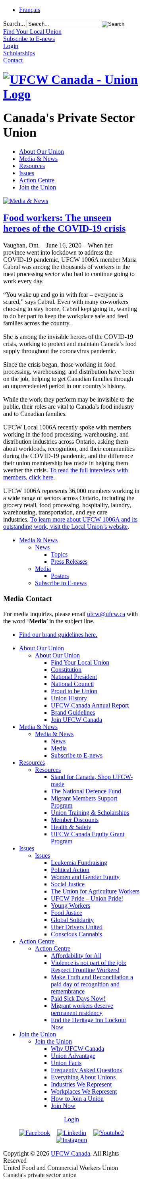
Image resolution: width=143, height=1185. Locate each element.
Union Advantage (73, 1055)
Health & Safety (71, 827)
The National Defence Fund (86, 791)
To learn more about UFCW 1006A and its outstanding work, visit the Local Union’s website (70, 523)
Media (43, 568)
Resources (32, 165)
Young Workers (70, 905)
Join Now (63, 1105)
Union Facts (66, 1062)
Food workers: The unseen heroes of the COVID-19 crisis (64, 223)
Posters (60, 575)
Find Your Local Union (80, 662)
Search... (14, 23)
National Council (72, 683)
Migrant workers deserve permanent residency (82, 1009)
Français (29, 9)
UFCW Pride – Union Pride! (87, 898)
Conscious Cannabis (76, 934)
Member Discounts (75, 819)
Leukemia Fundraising (79, 862)
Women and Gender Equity (85, 877)
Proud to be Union (74, 691)
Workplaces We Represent (84, 1091)
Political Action (70, 869)
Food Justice (66, 912)
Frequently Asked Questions (86, 1070)
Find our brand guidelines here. (58, 634)
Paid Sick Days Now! (78, 998)
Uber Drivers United (76, 927)
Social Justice (68, 884)
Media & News (38, 158)
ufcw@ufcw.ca (106, 614)
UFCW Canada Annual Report (90, 705)
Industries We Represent (81, 1084)
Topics (59, 554)
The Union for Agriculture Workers (95, 891)
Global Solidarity (72, 919)
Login (71, 1119)
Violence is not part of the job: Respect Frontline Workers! (88, 966)
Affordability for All (76, 955)
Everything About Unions (83, 1077)
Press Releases (69, 561)
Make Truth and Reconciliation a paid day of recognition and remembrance (92, 984)
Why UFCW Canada (77, 1048)
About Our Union (41, 151)
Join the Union (37, 187)
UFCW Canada (70, 1153)
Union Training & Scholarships (90, 812)
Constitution (66, 669)
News (42, 547)
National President (74, 676)
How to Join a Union (77, 1098)
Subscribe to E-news (61, 583)
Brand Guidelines (73, 712)
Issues (26, 173)
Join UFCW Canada (76, 719)
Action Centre (36, 180)
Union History (69, 698)
